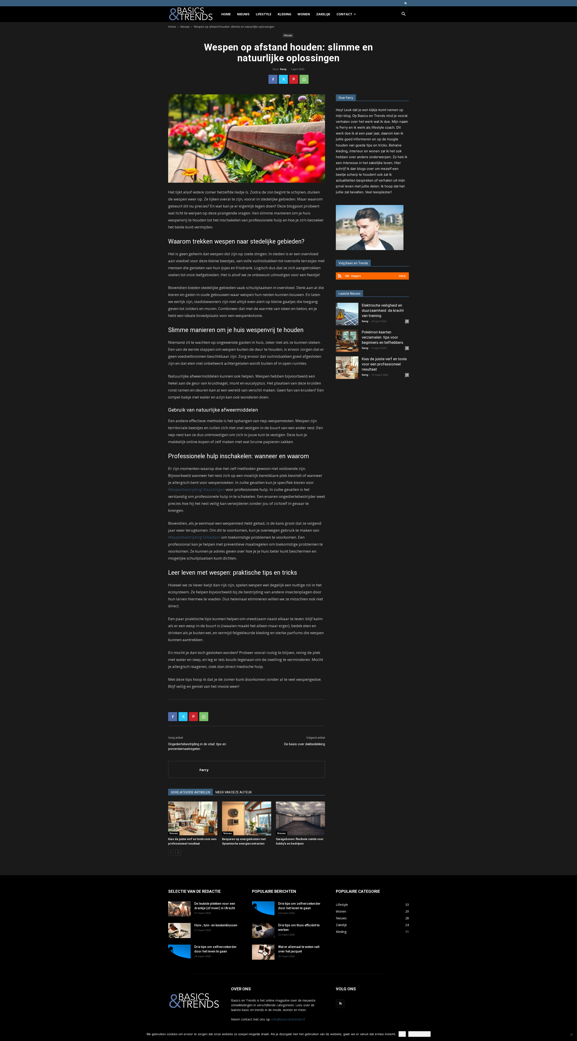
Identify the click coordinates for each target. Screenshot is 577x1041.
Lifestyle (263, 14)
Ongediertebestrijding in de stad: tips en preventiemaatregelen (197, 746)
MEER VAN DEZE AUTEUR (233, 792)
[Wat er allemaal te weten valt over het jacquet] (263, 952)
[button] (403, 14)
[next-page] (178, 852)
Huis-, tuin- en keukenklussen (215, 925)
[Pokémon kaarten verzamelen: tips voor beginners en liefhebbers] (347, 341)
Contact (344, 14)
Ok (402, 1034)
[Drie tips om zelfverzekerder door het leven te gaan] (179, 952)
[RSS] (405, 3)
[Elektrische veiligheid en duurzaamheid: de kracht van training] (347, 314)
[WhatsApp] (304, 79)
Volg (402, 276)
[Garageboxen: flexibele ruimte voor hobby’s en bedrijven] (300, 818)
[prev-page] (171, 852)
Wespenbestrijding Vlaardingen (196, 489)
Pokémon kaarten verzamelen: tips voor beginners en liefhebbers (382, 337)
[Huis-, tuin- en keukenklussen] (179, 930)
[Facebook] (272, 79)
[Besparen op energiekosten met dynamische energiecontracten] (246, 818)
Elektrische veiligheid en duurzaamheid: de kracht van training (383, 310)
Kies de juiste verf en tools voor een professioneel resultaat (384, 364)
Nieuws (243, 14)
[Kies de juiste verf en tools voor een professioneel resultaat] (192, 818)
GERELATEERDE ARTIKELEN (190, 792)
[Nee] (571, 1034)
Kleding (284, 14)
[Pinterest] (293, 79)
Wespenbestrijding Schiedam (194, 537)
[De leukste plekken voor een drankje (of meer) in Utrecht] (179, 908)
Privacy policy (419, 1034)
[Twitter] (283, 79)
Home (226, 14)
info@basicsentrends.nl (288, 1019)
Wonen (304, 14)
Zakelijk (323, 14)
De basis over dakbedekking (304, 744)
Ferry (283, 69)
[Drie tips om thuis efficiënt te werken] (263, 930)
